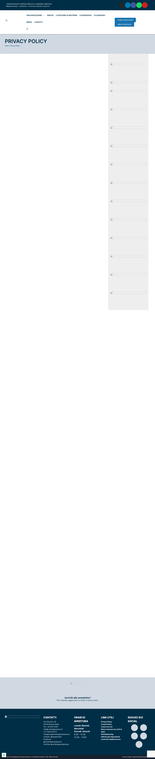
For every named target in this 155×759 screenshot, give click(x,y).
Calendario (99, 15)
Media (29, 22)
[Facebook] (133, 5)
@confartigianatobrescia (60, 734)
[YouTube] (139, 744)
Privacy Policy (106, 722)
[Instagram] (122, 5)
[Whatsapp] (139, 5)
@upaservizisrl (56, 737)
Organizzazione (34, 15)
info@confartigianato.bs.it (53, 729)
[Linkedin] (128, 5)
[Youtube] (145, 5)
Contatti (38, 22)
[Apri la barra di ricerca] (27, 29)
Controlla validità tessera (111, 739)
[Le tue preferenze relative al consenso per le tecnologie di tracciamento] (4, 755)
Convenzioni (85, 15)
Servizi (50, 15)
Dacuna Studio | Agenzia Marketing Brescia (136, 757)
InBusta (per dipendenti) (110, 737)
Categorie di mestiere (66, 15)
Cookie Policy (106, 724)
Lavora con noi (106, 727)
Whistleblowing (107, 734)
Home (7, 46)
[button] (125, 20)
